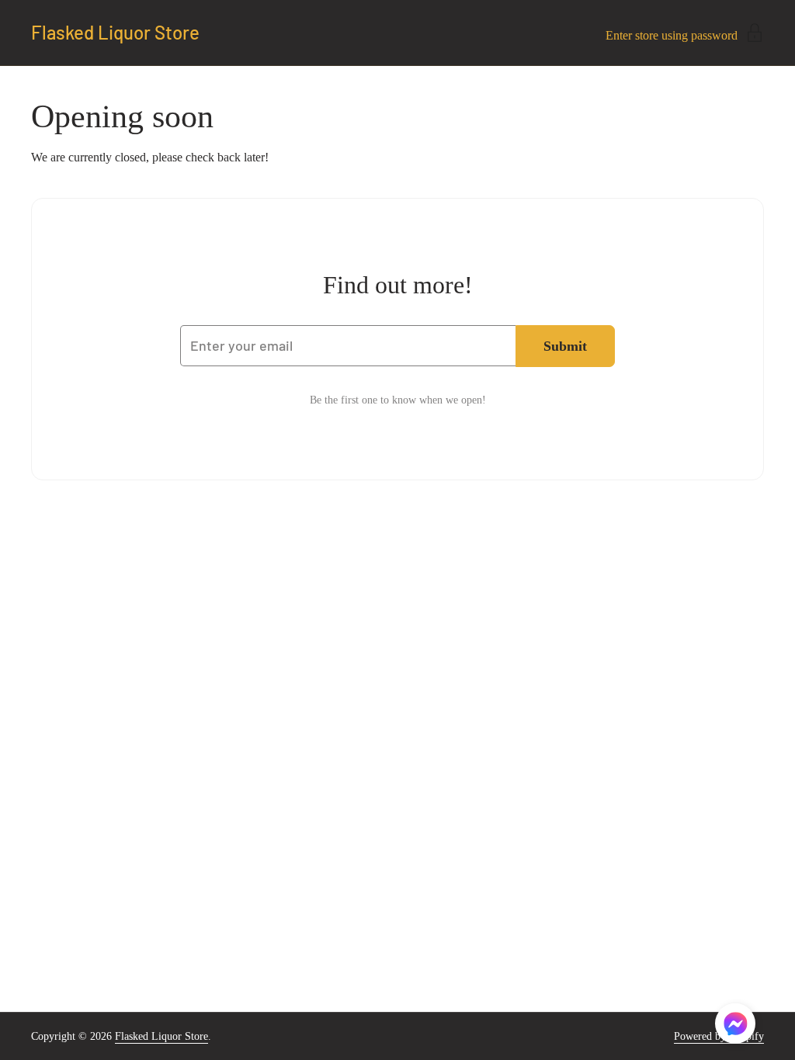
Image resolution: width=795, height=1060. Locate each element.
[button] (735, 1026)
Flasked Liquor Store (115, 32)
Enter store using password (672, 35)
